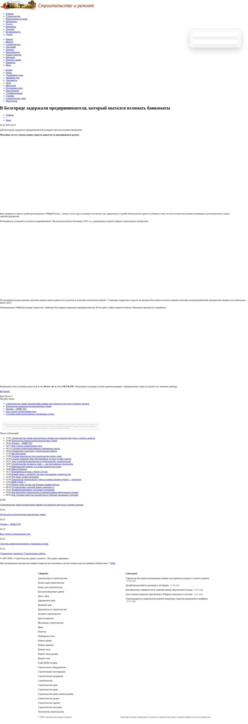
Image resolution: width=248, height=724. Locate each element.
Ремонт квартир (46, 645)
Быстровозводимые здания (51, 591)
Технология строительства (51, 712)
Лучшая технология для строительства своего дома (36, 456)
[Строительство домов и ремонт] (47, 9)
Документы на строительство (52, 609)
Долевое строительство (49, 614)
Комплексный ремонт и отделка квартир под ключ (36, 466)
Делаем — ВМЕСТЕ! (16, 409)
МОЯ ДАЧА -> (18, 482)
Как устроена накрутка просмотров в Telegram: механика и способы (44, 495)
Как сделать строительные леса (21, 411)
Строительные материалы (50, 676)
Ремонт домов (45, 640)
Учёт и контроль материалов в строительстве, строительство (41, 461)
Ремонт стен (44, 658)
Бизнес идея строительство (51, 583)
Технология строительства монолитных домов (28, 406)
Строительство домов (48, 698)
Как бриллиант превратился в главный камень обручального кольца (58, 424)
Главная (9, 115)
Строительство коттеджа (50, 707)
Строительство (45, 680)
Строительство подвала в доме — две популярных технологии (42, 464)
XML (113, 563)
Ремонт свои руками (48, 654)
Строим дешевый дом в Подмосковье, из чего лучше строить (41, 459)
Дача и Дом (43, 596)
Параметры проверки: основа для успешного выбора (51, 428)
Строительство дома (48, 689)
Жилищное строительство (50, 623)
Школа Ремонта (19, 469)
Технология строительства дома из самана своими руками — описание (46, 479)
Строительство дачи (48, 685)
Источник (5, 391)
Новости (42, 631)
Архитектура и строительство (52, 578)
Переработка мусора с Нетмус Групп (29, 471)
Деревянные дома (46, 600)
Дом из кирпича (46, 618)
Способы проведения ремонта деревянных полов (30, 414)
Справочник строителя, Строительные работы (34, 451)
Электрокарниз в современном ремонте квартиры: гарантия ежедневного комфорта (66, 426)
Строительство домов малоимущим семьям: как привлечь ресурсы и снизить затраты (47, 403)
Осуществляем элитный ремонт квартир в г (32, 487)
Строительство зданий (49, 703)
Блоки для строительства (50, 587)
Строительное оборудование (52, 667)
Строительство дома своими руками (55, 694)
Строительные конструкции (51, 671)
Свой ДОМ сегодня (47, 663)
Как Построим (18, 453)
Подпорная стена (46, 636)
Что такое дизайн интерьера (25, 477)
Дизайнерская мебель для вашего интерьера (19, 424)
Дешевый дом (45, 605)
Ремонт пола (44, 649)
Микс (8, 120)
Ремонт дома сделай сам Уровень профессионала (35, 484)
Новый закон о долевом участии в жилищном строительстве (41, 474)
